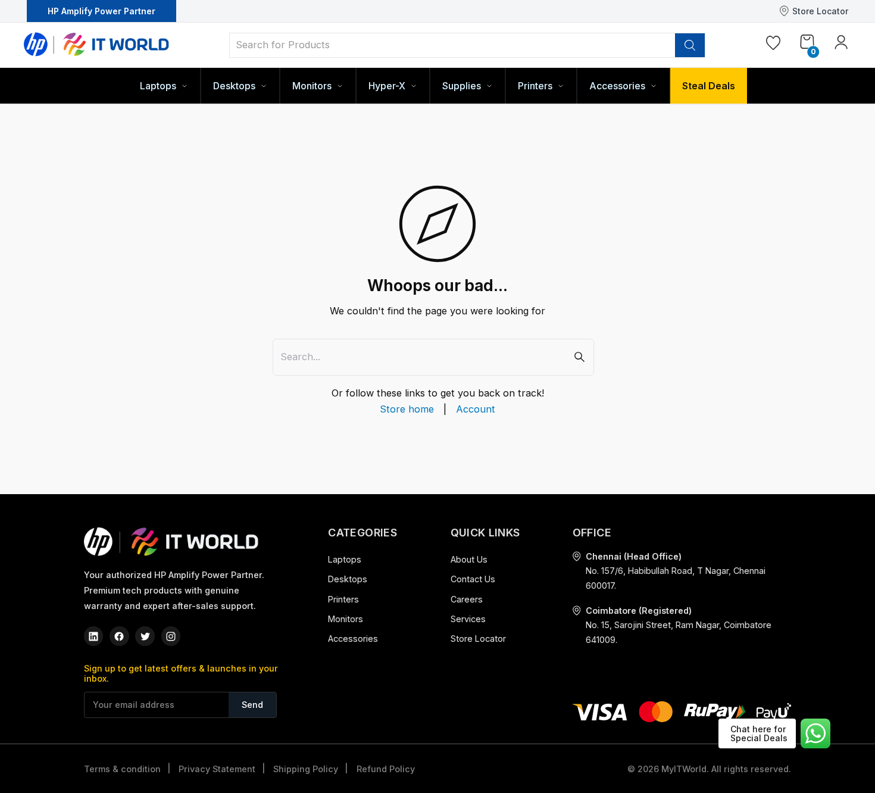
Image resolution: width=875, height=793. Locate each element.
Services (468, 619)
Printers (343, 599)
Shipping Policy (305, 769)
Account (475, 409)
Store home (407, 409)
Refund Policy (386, 769)
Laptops (344, 559)
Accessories (353, 638)
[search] (690, 45)
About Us (469, 559)
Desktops (347, 579)
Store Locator (820, 11)
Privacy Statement (217, 769)
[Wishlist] (773, 45)
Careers (467, 599)
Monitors (345, 619)
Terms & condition (122, 769)
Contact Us (473, 579)
